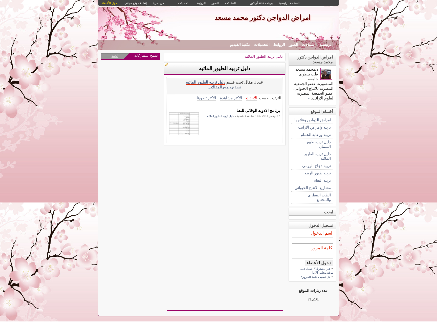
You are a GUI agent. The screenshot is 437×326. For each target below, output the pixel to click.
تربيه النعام (322, 180)
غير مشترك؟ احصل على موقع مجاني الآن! (316, 270)
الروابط (279, 45)
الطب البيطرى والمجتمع (319, 197)
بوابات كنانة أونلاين (261, 3)
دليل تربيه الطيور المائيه (264, 56)
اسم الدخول (321, 233)
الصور (293, 45)
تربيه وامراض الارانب (314, 127)
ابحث (115, 55)
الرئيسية (326, 45)
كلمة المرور (322, 248)
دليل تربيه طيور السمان (318, 144)
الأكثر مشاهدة (231, 98)
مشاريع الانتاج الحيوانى (313, 188)
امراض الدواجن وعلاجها (312, 120)
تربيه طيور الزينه (318, 173)
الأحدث (251, 98)
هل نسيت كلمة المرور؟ (315, 277)
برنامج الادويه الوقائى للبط (258, 110)
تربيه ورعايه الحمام (316, 134)
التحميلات (262, 45)
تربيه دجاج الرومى (316, 166)
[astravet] (326, 78)
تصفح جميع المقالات (224, 87)
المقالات (309, 45)
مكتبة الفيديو (240, 45)
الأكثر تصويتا (206, 98)
